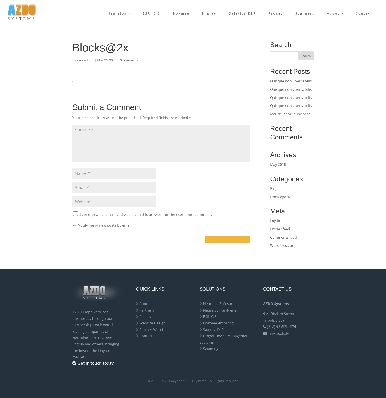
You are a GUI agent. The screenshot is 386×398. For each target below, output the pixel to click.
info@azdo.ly (278, 333)
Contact (364, 13)
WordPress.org (283, 245)
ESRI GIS (151, 13)
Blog (273, 188)
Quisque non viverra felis (291, 81)
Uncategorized (282, 196)
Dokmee (181, 13)
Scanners (305, 13)
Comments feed (283, 237)
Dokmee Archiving (218, 323)
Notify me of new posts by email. (105, 225)
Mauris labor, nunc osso (290, 114)
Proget (276, 13)
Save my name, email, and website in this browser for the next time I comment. (145, 214)
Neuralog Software (219, 303)
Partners (146, 310)
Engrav (209, 13)
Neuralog (117, 13)
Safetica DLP (242, 13)
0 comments (129, 60)
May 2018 (278, 164)
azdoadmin (85, 60)
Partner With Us (152, 329)
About (333, 13)
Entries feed (280, 229)
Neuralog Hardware (219, 310)
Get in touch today (95, 363)
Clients (145, 316)
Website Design (152, 323)
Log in (275, 220)
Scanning (210, 348)
